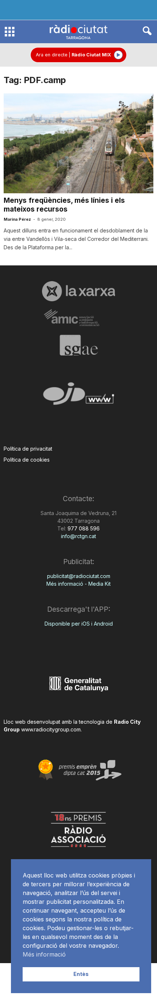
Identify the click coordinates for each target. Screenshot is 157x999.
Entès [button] (81, 974)
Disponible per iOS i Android (79, 623)
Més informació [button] (44, 954)
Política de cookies (27, 459)
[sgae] (78, 345)
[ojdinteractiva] (78, 396)
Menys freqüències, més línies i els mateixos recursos (64, 204)
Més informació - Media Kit (78, 584)
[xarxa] (78, 291)
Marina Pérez (17, 219)
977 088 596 (83, 528)
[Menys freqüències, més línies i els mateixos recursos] (78, 143)
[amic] (78, 318)
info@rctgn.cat (78, 536)
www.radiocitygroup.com (51, 729)
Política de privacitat (28, 449)
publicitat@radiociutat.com (78, 576)
